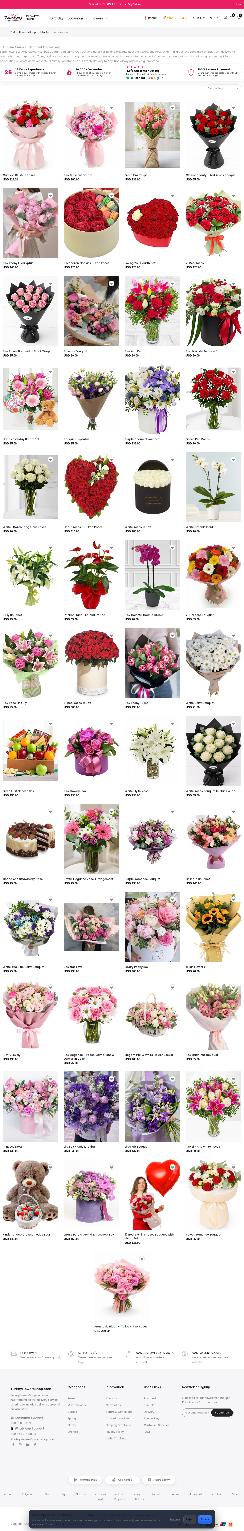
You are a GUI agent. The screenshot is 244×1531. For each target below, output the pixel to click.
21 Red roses (195, 263)
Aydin (101, 1499)
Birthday (57, 17)
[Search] (219, 17)
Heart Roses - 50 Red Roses (83, 527)
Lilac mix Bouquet (136, 1147)
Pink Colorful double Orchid (144, 615)
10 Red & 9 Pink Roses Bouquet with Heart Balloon (149, 1236)
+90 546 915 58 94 (23, 1434)
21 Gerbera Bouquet (200, 615)
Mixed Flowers (77, 1405)
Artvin (235, 1494)
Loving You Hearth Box (140, 263)
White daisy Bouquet (200, 703)
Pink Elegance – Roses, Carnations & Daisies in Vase (89, 1057)
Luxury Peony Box (136, 967)
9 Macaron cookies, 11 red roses (86, 263)
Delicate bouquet (198, 879)
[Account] (226, 17)
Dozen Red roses (198, 439)
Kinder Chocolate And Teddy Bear (26, 1234)
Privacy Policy (115, 1432)
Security (149, 1405)
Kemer (175, 1494)
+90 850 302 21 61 (22, 1423)
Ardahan (216, 1494)
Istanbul (45, 32)
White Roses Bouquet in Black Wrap (210, 791)
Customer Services (156, 1425)
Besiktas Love (73, 967)
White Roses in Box (138, 527)
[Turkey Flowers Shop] (24, 18)
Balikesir (140, 1499)
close (238, 4)
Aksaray (80, 1494)
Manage (175, 1519)
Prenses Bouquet (75, 351)
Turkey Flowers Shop (23, 32)
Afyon (48, 1494)
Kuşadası (120, 1499)
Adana (8, 1494)
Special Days (152, 1418)
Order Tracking (116, 1438)
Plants (72, 1425)
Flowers (97, 17)
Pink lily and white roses (203, 1147)
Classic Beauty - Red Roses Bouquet (211, 175)
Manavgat (195, 1494)
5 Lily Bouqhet (12, 615)
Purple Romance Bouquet (142, 879)
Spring (72, 1418)
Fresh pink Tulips (136, 175)
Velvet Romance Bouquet (203, 1234)
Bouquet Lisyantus (76, 439)
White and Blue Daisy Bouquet (23, 967)
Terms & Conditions (119, 1412)
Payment (150, 1398)
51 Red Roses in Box (77, 703)
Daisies (72, 1412)
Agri (63, 1494)
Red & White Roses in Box (203, 351)
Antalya (156, 1494)
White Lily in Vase (136, 791)
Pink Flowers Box (75, 791)
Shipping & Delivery (118, 1425)
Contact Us (113, 1405)
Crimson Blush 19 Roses (19, 175)
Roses (71, 1398)
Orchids (73, 1432)
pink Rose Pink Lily (15, 703)
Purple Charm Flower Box (142, 439)
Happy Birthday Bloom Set (21, 439)
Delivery (149, 1412)
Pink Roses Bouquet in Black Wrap (26, 351)
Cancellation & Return (120, 1418)
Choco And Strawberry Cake (23, 879)
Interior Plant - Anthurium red (84, 615)
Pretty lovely (11, 1055)
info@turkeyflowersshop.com (34, 1439)
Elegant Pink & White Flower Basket (149, 1055)
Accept (205, 1519)
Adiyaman (28, 1494)
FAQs (147, 1432)
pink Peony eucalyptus (18, 263)
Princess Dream (13, 1147)
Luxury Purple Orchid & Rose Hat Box (89, 1234)
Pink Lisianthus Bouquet (202, 1055)
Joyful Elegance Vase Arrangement (88, 879)
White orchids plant (199, 527)
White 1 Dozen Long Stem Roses (24, 527)
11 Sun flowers (195, 967)
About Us (112, 1398)
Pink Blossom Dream (78, 175)
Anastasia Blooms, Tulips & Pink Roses (120, 1326)
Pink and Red (134, 351)
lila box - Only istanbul (80, 1147)
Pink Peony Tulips (136, 703)
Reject (190, 1519)
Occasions (75, 17)
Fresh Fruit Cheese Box (18, 791)
